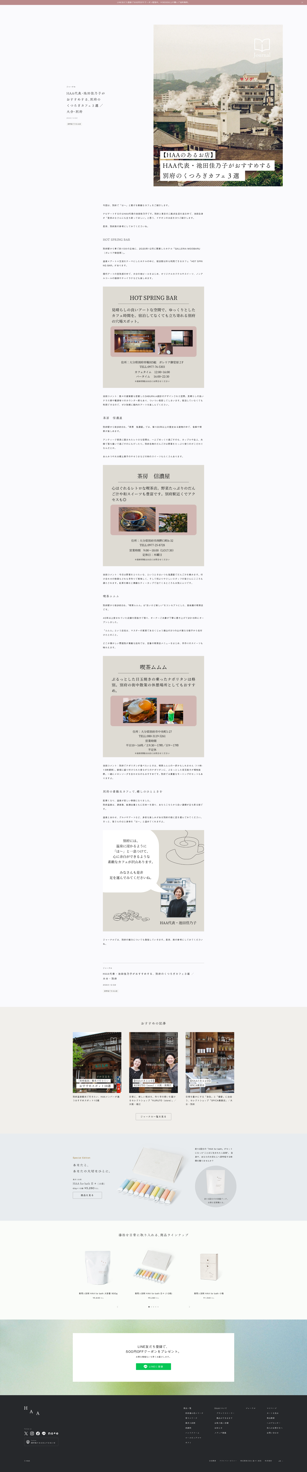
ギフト (188, 1443)
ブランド (225, 1413)
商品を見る (87, 1195)
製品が (224, 1418)
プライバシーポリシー (228, 1461)
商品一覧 (187, 1408)
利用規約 (268, 1461)
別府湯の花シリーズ (194, 1413)
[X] (26, 1433)
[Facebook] (37, 1433)
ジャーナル (251, 1408)
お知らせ (218, 1428)
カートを (273, 1413)
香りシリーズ (191, 1418)
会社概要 (212, 1461)
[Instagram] (32, 1433)
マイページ (272, 1408)
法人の (275, 1428)
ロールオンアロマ (193, 1438)
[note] (53, 1433)
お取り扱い (221, 1423)
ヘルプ (274, 1423)
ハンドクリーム (192, 1433)
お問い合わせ (273, 1433)
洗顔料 (188, 1428)
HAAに (220, 1408)
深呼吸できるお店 (74, 124)
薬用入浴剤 (190, 1423)
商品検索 (271, 1418)
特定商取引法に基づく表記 (250, 1461)
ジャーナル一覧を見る (153, 1117)
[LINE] (43, 1433)
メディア (220, 1433)
